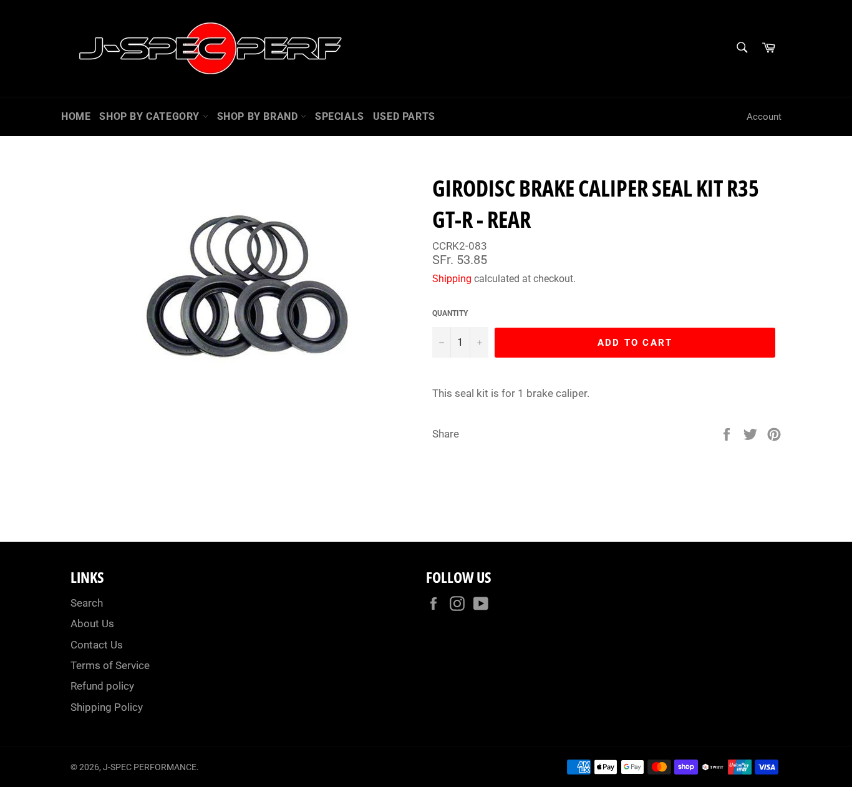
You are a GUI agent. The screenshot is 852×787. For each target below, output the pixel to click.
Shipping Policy (106, 707)
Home (75, 116)
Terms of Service (110, 665)
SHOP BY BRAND (259, 116)
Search (86, 603)
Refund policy (102, 686)
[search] (741, 48)
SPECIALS (339, 116)
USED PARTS (404, 116)
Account (764, 116)
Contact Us (96, 644)
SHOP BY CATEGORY (150, 116)
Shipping (452, 279)
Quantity (450, 313)
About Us (92, 623)
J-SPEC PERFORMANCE (149, 767)
